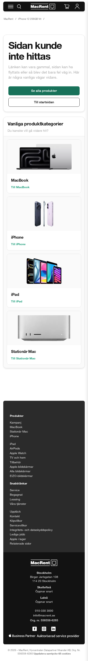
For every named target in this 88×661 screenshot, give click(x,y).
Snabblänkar (18, 483)
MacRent (8, 18)
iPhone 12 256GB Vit (29, 18)
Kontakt (15, 516)
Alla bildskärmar (20, 471)
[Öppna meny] (11, 6)
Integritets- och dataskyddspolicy (31, 529)
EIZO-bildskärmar (21, 476)
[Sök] (19, 6)
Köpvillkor (16, 520)
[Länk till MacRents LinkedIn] (53, 629)
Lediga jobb (17, 534)
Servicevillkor (18, 525)
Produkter (16, 415)
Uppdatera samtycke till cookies (52, 653)
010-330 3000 (44, 610)
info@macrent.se (44, 615)
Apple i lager (18, 539)
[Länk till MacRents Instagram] (44, 629)
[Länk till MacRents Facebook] (34, 629)
